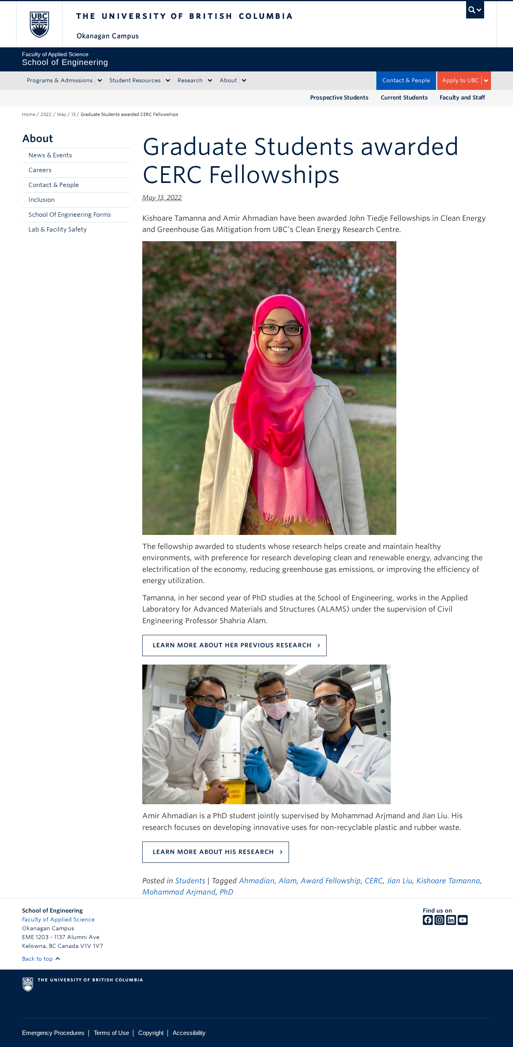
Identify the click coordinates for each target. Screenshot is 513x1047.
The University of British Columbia (39, 24)
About (228, 80)
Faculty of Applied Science (58, 919)
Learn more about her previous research (232, 645)
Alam (288, 880)
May (61, 114)
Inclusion (41, 199)
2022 (46, 114)
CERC (374, 880)
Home (28, 114)
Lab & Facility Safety (57, 229)
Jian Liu (399, 880)
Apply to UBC (460, 80)
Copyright (151, 1032)
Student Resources (135, 80)
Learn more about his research (213, 852)
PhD (226, 892)
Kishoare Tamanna (448, 880)
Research (190, 80)
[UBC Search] (475, 9)
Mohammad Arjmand (179, 892)
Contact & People (406, 80)
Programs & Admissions (60, 80)
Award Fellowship (331, 880)
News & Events (50, 155)
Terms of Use (111, 1032)
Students (190, 880)
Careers (40, 170)
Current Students (404, 97)
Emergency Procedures (53, 1032)
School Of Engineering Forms (69, 214)
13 (73, 114)
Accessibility (189, 1032)
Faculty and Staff (462, 97)
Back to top (38, 959)
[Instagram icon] (439, 923)
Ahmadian (257, 880)
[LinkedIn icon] (451, 923)
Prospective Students (339, 97)
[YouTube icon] (463, 923)
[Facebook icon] (428, 923)
